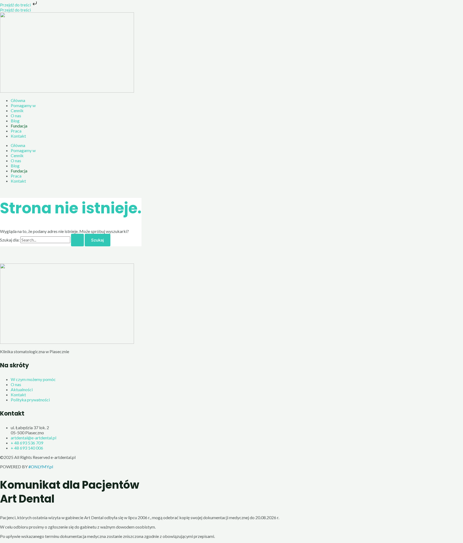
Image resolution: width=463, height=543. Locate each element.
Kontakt (18, 135)
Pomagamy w (23, 105)
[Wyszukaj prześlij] (77, 240)
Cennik (17, 110)
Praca (16, 130)
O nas (16, 115)
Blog (15, 120)
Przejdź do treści (16, 4)
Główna (18, 100)
